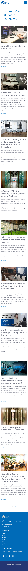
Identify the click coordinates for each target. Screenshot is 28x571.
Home (3, 533)
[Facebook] (3, 556)
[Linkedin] (10, 556)
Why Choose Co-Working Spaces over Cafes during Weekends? (13, 239)
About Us (4, 535)
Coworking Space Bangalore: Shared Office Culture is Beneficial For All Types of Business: (13, 478)
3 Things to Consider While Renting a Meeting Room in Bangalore (14, 332)
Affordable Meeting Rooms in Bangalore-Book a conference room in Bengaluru (13, 143)
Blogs (3, 539)
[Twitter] (6, 556)
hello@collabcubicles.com (7, 524)
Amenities (4, 537)
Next (14, 509)
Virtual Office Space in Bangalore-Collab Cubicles (14, 428)
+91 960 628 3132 (5, 526)
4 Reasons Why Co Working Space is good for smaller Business (13, 193)
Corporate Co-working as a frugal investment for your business (13, 286)
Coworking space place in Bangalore (13, 47)
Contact (4, 544)
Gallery (3, 541)
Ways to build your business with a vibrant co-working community (12, 380)
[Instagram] (13, 556)
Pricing (3, 543)
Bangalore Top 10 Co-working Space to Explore (13, 94)
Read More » (4, 66)
